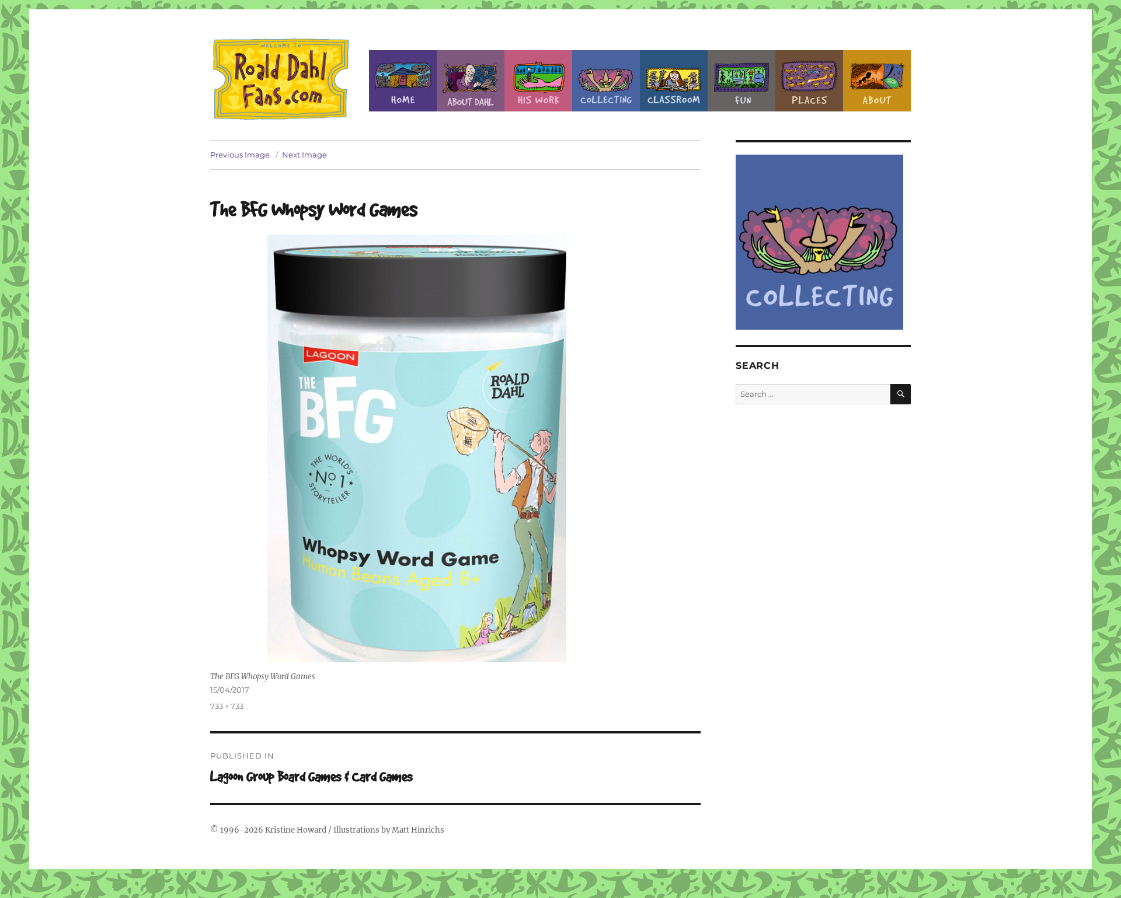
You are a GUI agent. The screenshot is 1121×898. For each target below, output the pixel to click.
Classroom (674, 80)
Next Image (304, 154)
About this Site (877, 80)
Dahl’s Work (538, 80)
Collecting (606, 80)
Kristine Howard (295, 830)
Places (809, 80)
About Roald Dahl (470, 80)
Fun (741, 80)
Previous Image (240, 154)
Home (403, 80)
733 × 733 (226, 706)
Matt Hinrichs (418, 830)
